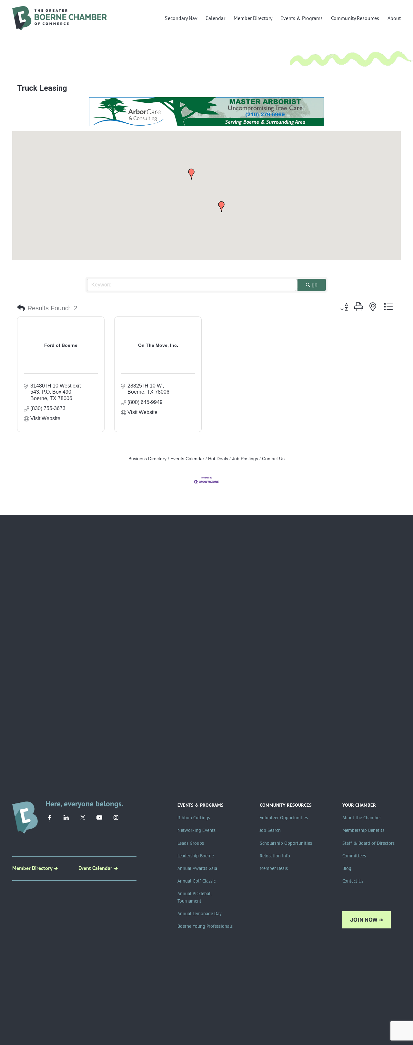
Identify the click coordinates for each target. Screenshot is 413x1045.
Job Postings (245, 458)
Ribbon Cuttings (193, 818)
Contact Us (273, 458)
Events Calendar (187, 458)
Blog (346, 868)
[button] (191, 174)
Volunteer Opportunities (284, 818)
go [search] (314, 284)
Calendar (215, 18)
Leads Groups (190, 843)
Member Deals (274, 868)
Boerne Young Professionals (205, 926)
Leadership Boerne (195, 856)
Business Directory (147, 458)
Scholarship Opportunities (286, 843)
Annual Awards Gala (197, 868)
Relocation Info (275, 856)
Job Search (270, 830)
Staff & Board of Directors (368, 843)
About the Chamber (361, 818)
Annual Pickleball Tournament (194, 897)
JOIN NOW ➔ (366, 919)
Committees (354, 856)
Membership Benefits (363, 830)
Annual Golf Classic (196, 881)
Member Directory (253, 18)
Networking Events (196, 830)
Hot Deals (218, 458)
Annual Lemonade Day (199, 913)
